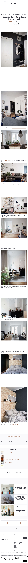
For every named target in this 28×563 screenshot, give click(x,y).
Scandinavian (11, 12)
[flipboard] (9, 24)
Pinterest (21, 542)
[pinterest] (13, 24)
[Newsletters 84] (7, 1)
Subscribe (24, 560)
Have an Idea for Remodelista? (15, 550)
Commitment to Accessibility (15, 548)
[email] (16, 24)
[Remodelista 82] (5, 1)
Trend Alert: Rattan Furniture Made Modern (19, 128)
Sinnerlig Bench (7, 160)
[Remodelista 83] (6, 1)
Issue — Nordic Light (16, 12)
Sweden (9, 436)
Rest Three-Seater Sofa (17, 183)
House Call (12, 436)
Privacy (15, 546)
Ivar (21, 351)
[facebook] (11, 24)
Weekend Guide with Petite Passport (17, 424)
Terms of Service (15, 545)
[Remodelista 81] (4, 1)
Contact (15, 543)
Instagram (21, 543)
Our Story (15, 542)
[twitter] (14, 24)
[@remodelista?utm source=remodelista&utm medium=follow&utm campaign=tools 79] (1, 1)
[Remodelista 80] (3, 1)
